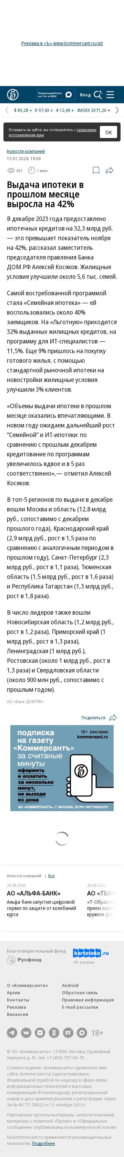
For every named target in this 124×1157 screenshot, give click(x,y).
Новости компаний (26, 151)
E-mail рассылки (80, 1007)
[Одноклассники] (54, 1033)
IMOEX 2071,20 (91, 110)
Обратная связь (80, 992)
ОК (108, 132)
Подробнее (43, 1143)
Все (51, 875)
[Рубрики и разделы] (110, 94)
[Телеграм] (12, 1033)
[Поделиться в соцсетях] (109, 170)
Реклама (16, 1007)
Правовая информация (88, 1000)
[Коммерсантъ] (13, 94)
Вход (85, 95)
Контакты (18, 1000)
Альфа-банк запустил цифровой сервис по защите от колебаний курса (41, 908)
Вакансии (17, 1014)
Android (70, 985)
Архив (13, 992)
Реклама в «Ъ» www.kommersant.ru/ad (62, 43)
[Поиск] (98, 94)
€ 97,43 (42, 110)
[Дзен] (40, 1033)
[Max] (82, 1033)
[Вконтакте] (26, 1033)
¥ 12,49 (63, 110)
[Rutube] (68, 1033)
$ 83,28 (21, 110)
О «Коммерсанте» (27, 985)
